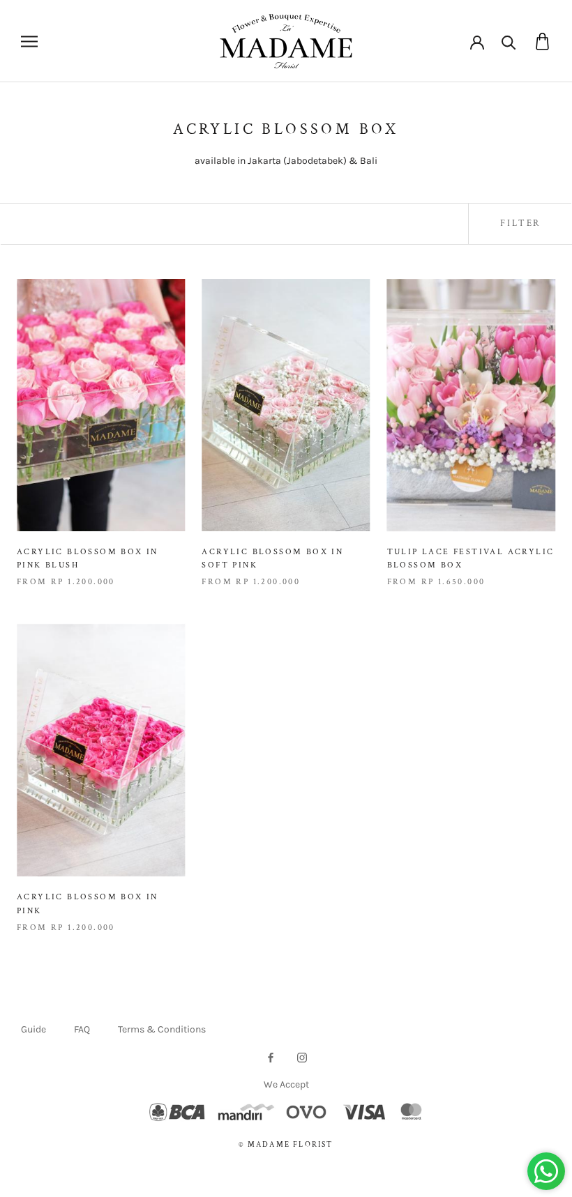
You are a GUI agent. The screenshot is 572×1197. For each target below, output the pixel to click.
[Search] (509, 41)
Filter (520, 223)
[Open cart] (542, 41)
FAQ (82, 1029)
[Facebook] (271, 1057)
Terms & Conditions (162, 1029)
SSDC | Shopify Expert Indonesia (305, 1160)
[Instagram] (302, 1057)
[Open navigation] (29, 41)
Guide (33, 1029)
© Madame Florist (286, 1145)
